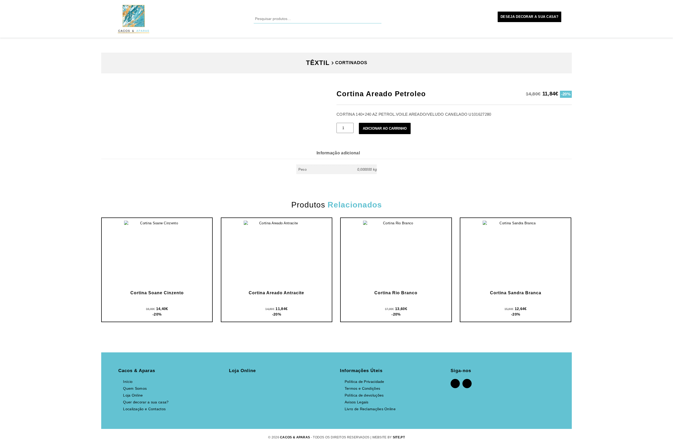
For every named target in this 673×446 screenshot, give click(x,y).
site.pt (399, 437)
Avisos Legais (357, 402)
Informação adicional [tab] (338, 153)
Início (127, 381)
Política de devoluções (364, 395)
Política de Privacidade (364, 381)
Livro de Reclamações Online (370, 409)
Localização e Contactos (144, 409)
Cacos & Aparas (295, 437)
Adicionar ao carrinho (385, 128)
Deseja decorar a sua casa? (529, 17)
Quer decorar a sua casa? (146, 402)
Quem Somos (135, 388)
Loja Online (133, 395)
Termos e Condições (362, 388)
